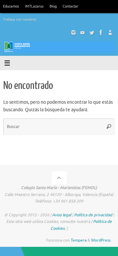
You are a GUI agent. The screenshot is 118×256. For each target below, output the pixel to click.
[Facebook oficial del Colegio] (101, 32)
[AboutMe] (110, 32)
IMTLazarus (34, 6)
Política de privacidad (93, 215)
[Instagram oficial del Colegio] (73, 32)
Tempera (79, 240)
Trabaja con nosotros (19, 19)
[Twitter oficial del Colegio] (91, 32)
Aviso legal (61, 215)
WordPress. (101, 240)
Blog (53, 6)
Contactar (70, 6)
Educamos (11, 6)
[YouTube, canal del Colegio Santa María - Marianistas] (82, 32)
